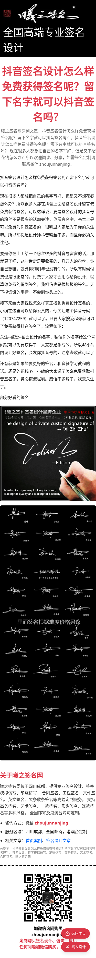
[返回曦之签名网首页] (41, 13)
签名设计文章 (58, 840)
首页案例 (34, 840)
